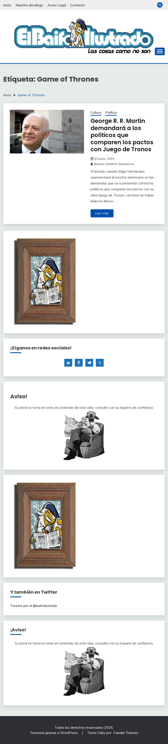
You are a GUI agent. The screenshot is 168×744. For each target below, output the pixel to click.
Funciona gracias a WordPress (54, 732)
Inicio (7, 5)
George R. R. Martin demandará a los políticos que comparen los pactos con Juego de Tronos (122, 135)
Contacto (77, 5)
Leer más (102, 213)
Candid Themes (125, 732)
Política (111, 112)
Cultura (96, 112)
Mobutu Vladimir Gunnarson (114, 164)
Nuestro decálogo (29, 5)
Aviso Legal (56, 5)
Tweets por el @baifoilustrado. (34, 605)
